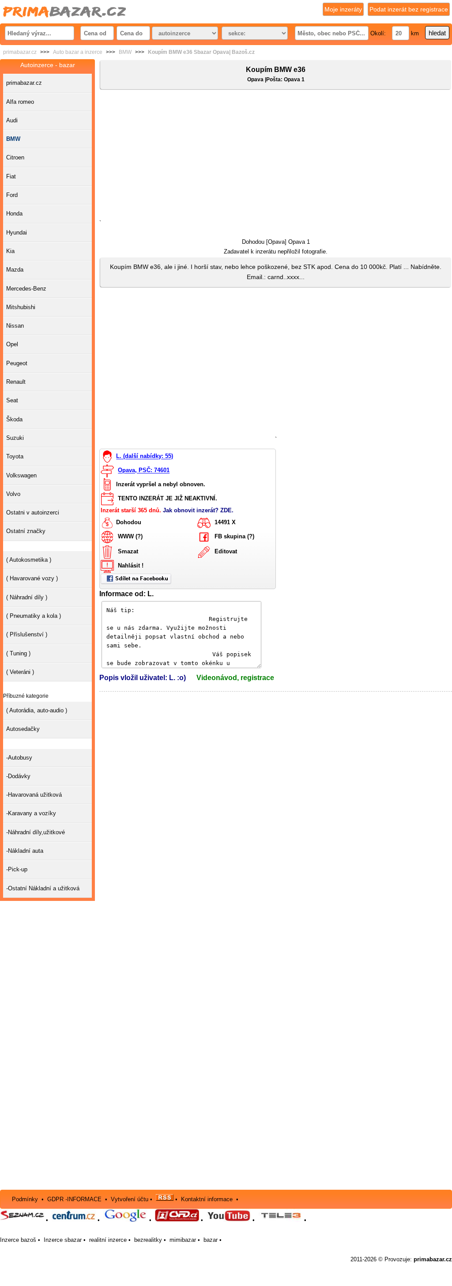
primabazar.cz (20, 52)
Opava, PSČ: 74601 (144, 470)
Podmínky (25, 1198)
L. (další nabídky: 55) (144, 456)
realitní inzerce (108, 1240)
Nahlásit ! (130, 566)
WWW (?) (130, 536)
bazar (210, 1240)
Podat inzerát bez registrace (408, 9)
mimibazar (183, 1240)
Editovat (226, 551)
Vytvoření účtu (129, 1198)
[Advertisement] (275, 156)
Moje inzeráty (343, 9)
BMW (125, 52)
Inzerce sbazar (63, 1240)
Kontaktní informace (207, 1198)
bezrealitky (148, 1240)
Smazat (128, 551)
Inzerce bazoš (18, 1240)
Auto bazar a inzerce (77, 52)
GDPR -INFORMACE (75, 1198)
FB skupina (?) (234, 536)
